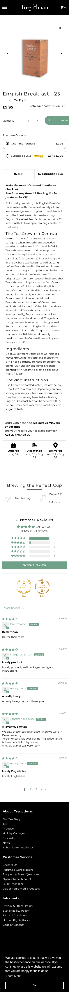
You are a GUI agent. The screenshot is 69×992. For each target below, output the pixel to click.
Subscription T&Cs (50, 173)
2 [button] (30, 789)
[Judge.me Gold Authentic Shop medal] (24, 586)
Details (18, 174)
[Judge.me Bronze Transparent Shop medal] (42, 586)
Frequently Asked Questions (21, 874)
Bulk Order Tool (13, 883)
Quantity (8, 120)
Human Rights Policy (16, 920)
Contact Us (10, 864)
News (6, 842)
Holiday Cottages (14, 833)
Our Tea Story (11, 819)
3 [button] (36, 789)
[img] (10, 619)
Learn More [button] (13, 975)
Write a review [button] (34, 565)
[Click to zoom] (60, 28)
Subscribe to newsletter (18, 847)
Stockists (9, 838)
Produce (8, 828)
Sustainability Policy (16, 910)
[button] (18, 538)
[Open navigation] (10, 7)
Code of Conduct (13, 924)
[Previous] (8, 54)
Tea (5, 824)
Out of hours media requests (21, 888)
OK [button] (34, 985)
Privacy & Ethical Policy (18, 905)
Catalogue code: (40, 105)
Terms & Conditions (15, 915)
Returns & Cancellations (18, 869)
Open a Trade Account (17, 879)
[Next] (61, 54)
